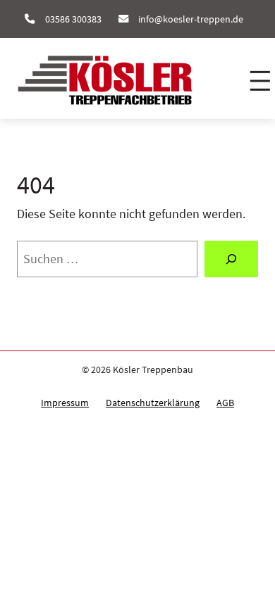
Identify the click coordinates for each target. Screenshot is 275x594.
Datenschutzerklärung (153, 402)
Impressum (65, 402)
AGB (225, 402)
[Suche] (231, 259)
